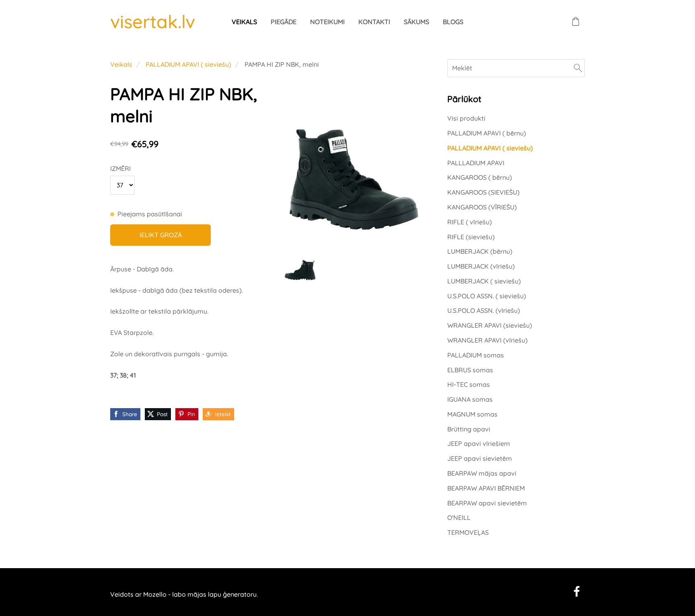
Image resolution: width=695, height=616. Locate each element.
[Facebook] (577, 591)
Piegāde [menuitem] (283, 22)
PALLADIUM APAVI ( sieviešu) (188, 64)
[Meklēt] (578, 68)
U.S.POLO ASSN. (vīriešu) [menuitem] (483, 310)
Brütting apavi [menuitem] (468, 429)
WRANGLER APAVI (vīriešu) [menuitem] (487, 340)
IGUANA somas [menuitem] (470, 399)
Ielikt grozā (161, 235)
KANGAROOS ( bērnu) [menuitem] (479, 177)
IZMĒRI (120, 168)
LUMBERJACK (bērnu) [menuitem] (479, 251)
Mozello (155, 594)
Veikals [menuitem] (244, 22)
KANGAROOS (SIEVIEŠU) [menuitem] (483, 192)
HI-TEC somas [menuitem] (468, 384)
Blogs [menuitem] (453, 22)
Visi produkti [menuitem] (466, 118)
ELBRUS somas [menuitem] (470, 370)
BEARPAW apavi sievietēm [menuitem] (487, 503)
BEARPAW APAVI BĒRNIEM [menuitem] (486, 488)
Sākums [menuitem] (416, 22)
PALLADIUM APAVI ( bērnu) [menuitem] (486, 133)
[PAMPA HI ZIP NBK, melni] (300, 263)
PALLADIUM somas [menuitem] (475, 355)
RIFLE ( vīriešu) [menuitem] (469, 222)
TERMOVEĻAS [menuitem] (468, 532)
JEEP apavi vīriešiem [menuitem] (478, 443)
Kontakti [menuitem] (374, 22)
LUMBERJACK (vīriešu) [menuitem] (481, 266)
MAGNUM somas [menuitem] (472, 414)
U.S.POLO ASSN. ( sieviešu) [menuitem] (486, 296)
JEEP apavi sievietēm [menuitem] (479, 458)
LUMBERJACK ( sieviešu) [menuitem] (484, 281)
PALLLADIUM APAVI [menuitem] (475, 163)
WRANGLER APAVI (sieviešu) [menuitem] (489, 325)
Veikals (121, 64)
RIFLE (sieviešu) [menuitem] (471, 237)
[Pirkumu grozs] (576, 21)
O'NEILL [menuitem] (459, 517)
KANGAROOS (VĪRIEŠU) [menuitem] (482, 207)
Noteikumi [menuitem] (327, 22)
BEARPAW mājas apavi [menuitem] (481, 473)
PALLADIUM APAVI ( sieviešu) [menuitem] (490, 148)
